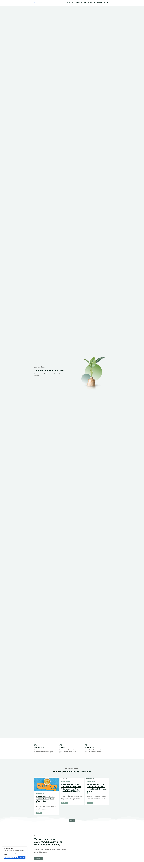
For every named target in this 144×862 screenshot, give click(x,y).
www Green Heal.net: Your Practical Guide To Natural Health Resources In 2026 (97, 787)
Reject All (14, 857)
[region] (14, 853)
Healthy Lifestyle (92, 2)
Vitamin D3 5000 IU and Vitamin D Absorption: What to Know (45, 798)
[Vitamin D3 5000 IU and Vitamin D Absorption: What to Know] (46, 784)
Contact (106, 2)
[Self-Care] (60, 745)
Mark (38, 802)
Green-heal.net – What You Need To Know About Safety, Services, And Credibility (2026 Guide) (71, 787)
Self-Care (83, 2)
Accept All (22, 857)
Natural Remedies (76, 2)
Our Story (99, 2)
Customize (7, 857)
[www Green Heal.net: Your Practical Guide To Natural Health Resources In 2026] (89, 778)
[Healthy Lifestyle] (86, 745)
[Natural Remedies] (35, 745)
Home (68, 2)
